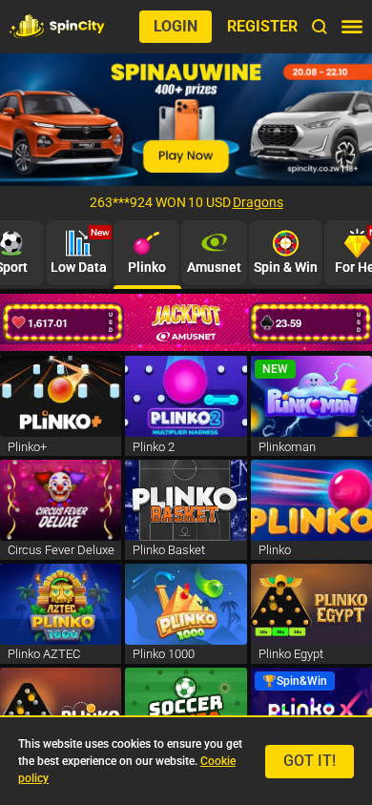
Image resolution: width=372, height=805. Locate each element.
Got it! (309, 761)
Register (262, 26)
